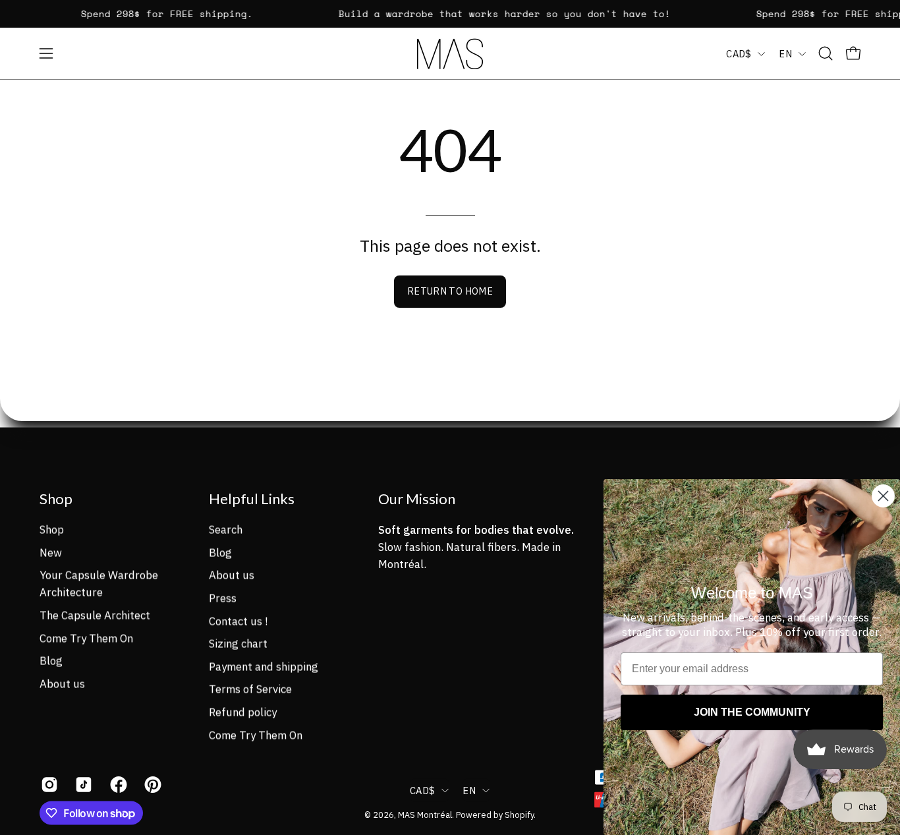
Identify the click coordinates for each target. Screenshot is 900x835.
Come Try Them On (86, 638)
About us (62, 683)
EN (785, 53)
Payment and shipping (263, 666)
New (51, 552)
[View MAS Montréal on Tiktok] (82, 785)
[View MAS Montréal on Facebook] (117, 785)
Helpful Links (252, 498)
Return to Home (450, 291)
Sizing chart (238, 643)
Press (223, 597)
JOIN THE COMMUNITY (752, 712)
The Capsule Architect (95, 615)
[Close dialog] (883, 495)
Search (225, 529)
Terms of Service (250, 688)
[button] (825, 53)
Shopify (519, 814)
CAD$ (738, 53)
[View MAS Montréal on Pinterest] (151, 785)
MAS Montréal (425, 814)
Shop (56, 498)
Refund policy (243, 712)
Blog (51, 660)
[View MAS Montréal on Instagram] (48, 785)
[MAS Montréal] (450, 53)
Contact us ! (238, 621)
